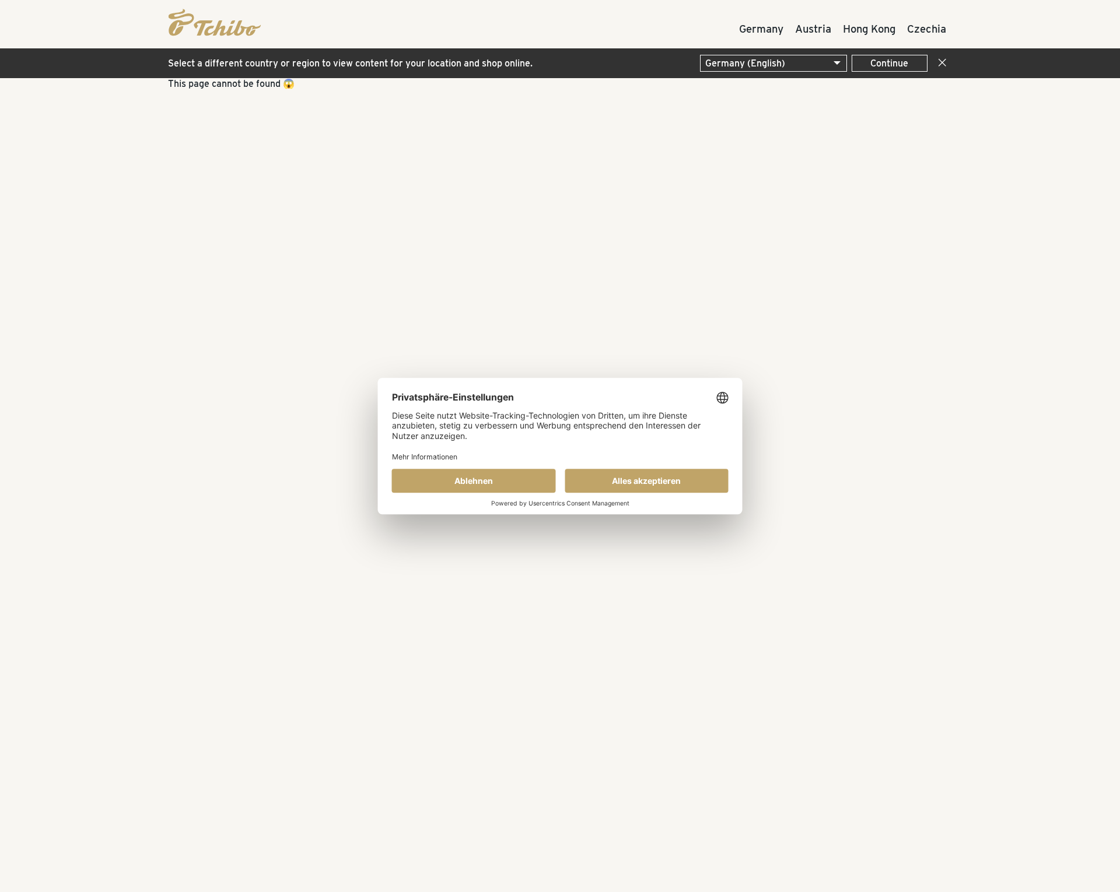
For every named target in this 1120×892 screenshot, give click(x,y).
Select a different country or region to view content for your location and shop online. (350, 63)
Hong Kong (869, 28)
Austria (813, 28)
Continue (889, 63)
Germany (761, 28)
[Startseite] (209, 21)
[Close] (940, 63)
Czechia (926, 28)
